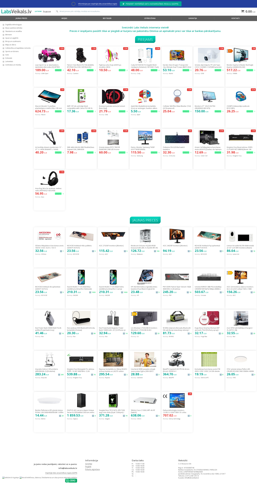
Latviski (38, 11)
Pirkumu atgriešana (92, 469)
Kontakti (236, 18)
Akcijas (64, 18)
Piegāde (88, 467)
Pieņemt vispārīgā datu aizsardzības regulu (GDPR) (152, 4)
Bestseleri (107, 18)
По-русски (47, 11)
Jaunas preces (21, 18)
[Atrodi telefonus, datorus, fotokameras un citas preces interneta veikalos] (48, 477)
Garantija (192, 18)
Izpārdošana (150, 18)
